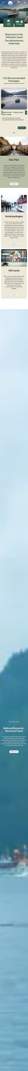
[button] (27, 14)
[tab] (8, 22)
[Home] (10, 2)
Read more (14, 244)
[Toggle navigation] (3, 2)
